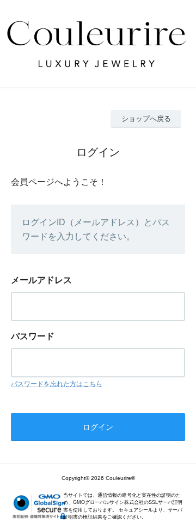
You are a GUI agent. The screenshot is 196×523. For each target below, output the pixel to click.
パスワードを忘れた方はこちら (56, 384)
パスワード (32, 336)
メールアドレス (41, 280)
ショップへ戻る (146, 119)
